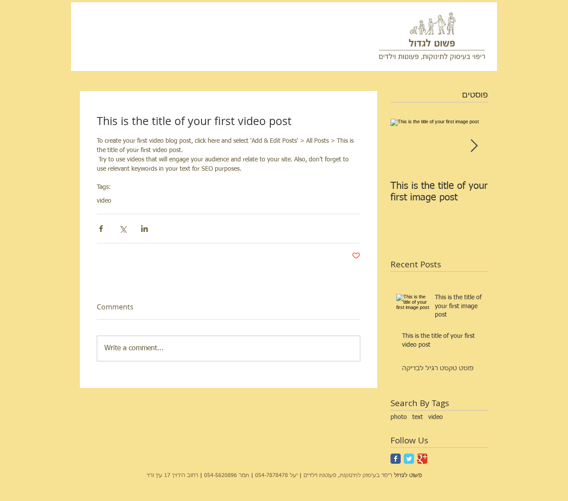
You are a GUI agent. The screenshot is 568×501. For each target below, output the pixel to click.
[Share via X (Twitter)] (122, 228)
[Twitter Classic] (409, 459)
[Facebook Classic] (395, 459)
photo (398, 417)
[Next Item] (474, 146)
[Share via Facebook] (101, 228)
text (417, 417)
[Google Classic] (422, 459)
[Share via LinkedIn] (144, 228)
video (435, 417)
